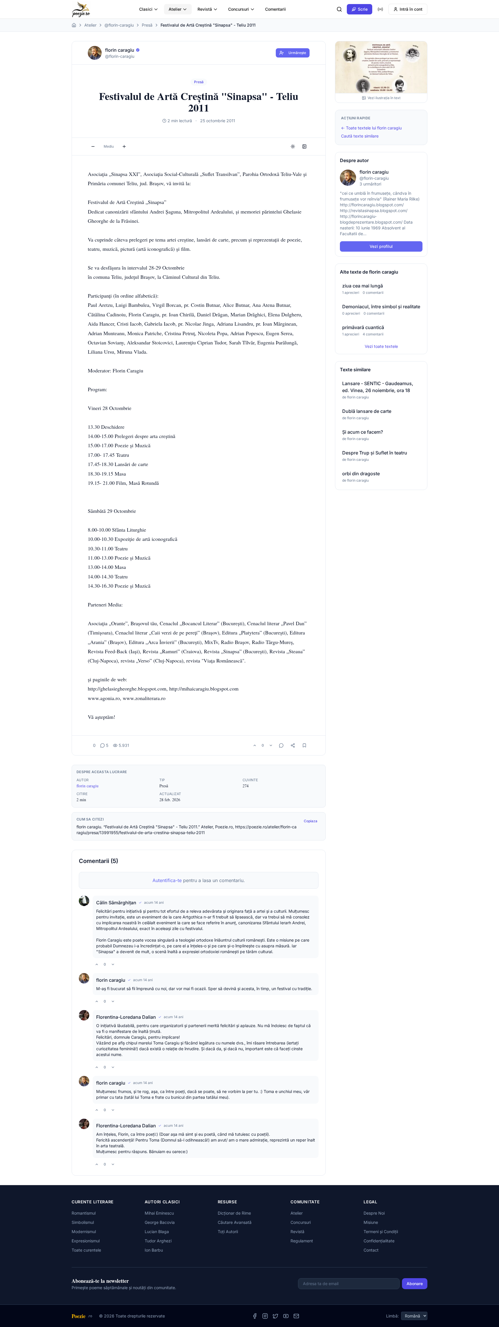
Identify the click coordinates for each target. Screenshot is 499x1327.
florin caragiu (87, 785)
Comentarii (275, 9)
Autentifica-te (167, 880)
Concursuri (238, 9)
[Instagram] (265, 1316)
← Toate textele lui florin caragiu (371, 127)
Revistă (205, 9)
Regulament (302, 1240)
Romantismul (84, 1213)
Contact (371, 1250)
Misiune (371, 1222)
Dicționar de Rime (234, 1213)
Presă (147, 25)
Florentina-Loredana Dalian (126, 1017)
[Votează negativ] (271, 745)
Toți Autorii (228, 1231)
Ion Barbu (154, 1250)
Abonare (415, 1283)
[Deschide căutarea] (339, 9)
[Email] (296, 1316)
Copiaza (310, 821)
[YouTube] (286, 1316)
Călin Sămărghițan (116, 902)
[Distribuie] (293, 745)
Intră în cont (411, 9)
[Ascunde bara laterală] (304, 146)
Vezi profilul (381, 246)
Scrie (363, 9)
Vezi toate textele (381, 346)
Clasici (145, 9)
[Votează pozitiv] (255, 745)
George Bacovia (160, 1222)
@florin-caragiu (119, 25)
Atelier (175, 9)
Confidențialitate (379, 1240)
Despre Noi (374, 1213)
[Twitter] (275, 1316)
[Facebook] (255, 1316)
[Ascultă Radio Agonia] (380, 9)
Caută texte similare (360, 135)
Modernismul (84, 1231)
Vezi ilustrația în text (384, 98)
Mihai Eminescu (159, 1213)
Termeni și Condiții (381, 1231)
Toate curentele (86, 1250)
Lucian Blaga (157, 1231)
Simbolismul (83, 1222)
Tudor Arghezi (158, 1240)
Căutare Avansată (235, 1222)
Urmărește (297, 53)
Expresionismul (86, 1240)
